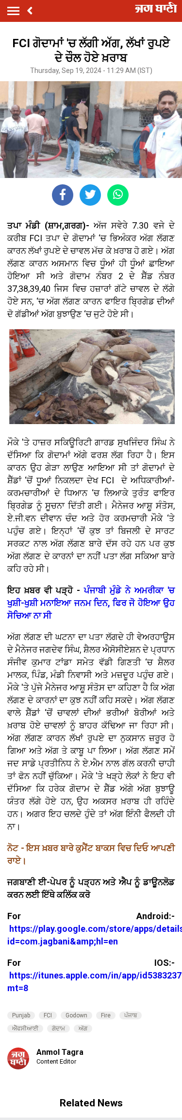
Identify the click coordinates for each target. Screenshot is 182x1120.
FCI (48, 1015)
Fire (106, 1015)
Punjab (21, 1015)
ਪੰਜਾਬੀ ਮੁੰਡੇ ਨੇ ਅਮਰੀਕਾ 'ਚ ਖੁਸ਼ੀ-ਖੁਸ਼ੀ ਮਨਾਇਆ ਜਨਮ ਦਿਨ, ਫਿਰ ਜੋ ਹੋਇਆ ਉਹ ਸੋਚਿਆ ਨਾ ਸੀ (91, 603)
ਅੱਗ (83, 1028)
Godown (76, 1015)
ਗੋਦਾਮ (58, 1028)
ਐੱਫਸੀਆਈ (25, 1028)
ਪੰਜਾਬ (130, 1015)
